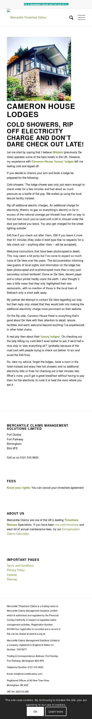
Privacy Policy (16, 570)
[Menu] (79, 17)
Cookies (12, 575)
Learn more (56, 711)
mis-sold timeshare (67, 525)
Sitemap (12, 579)
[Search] (69, 17)
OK (35, 711)
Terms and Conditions (20, 565)
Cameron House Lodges (41, 110)
